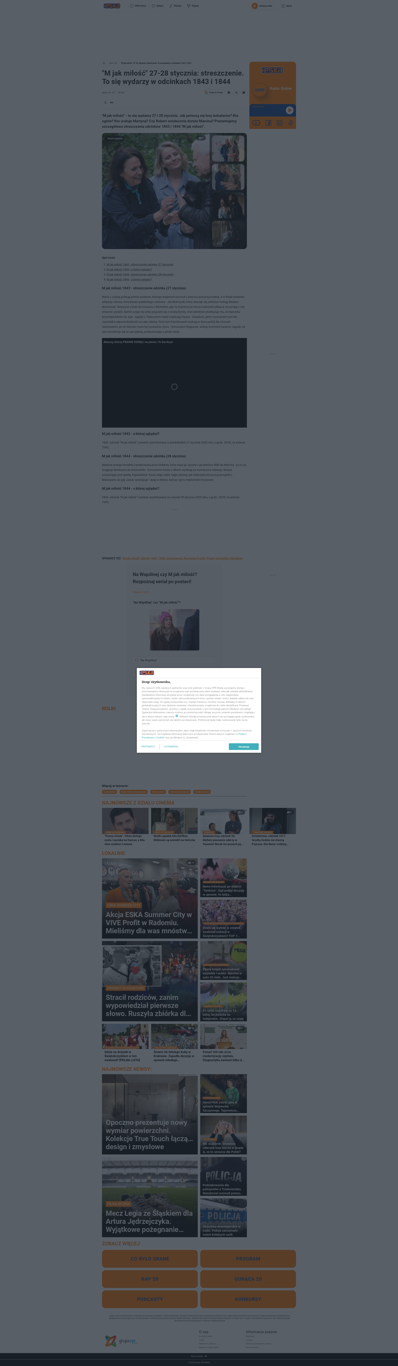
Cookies (160, 737)
